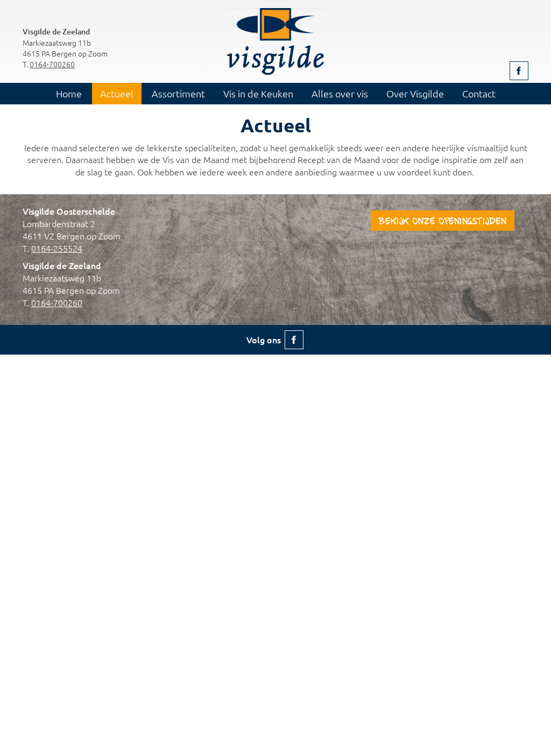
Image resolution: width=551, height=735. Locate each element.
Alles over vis (340, 93)
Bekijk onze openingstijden (442, 222)
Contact (479, 93)
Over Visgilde (415, 93)
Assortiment (178, 93)
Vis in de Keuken (258, 93)
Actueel (116, 93)
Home (69, 93)
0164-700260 (52, 64)
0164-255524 (56, 248)
